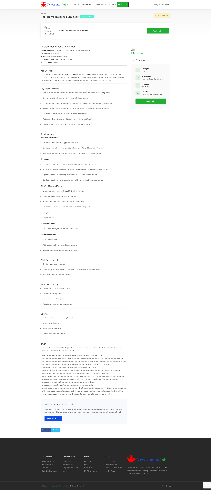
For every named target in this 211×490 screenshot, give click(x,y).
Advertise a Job (53, 418)
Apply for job (157, 31)
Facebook (47, 430)
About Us (87, 461)
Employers (100, 4)
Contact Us (88, 468)
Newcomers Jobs (48, 461)
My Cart (65, 471)
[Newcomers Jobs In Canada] (54, 5)
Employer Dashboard (70, 468)
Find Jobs (45, 468)
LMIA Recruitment (90, 471)
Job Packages (68, 464)
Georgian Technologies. (60, 486)
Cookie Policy (110, 471)
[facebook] (162, 485)
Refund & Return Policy (114, 468)
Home (76, 4)
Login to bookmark (162, 15)
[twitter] (166, 485)
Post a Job (122, 4)
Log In (157, 4)
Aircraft (43, 13)
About (111, 4)
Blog (85, 464)
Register (166, 4)
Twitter (57, 430)
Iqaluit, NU (145, 87)
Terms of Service (111, 464)
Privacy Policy (110, 461)
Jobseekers (86, 4)
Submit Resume (47, 464)
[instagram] (170, 485)
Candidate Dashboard (49, 471)
